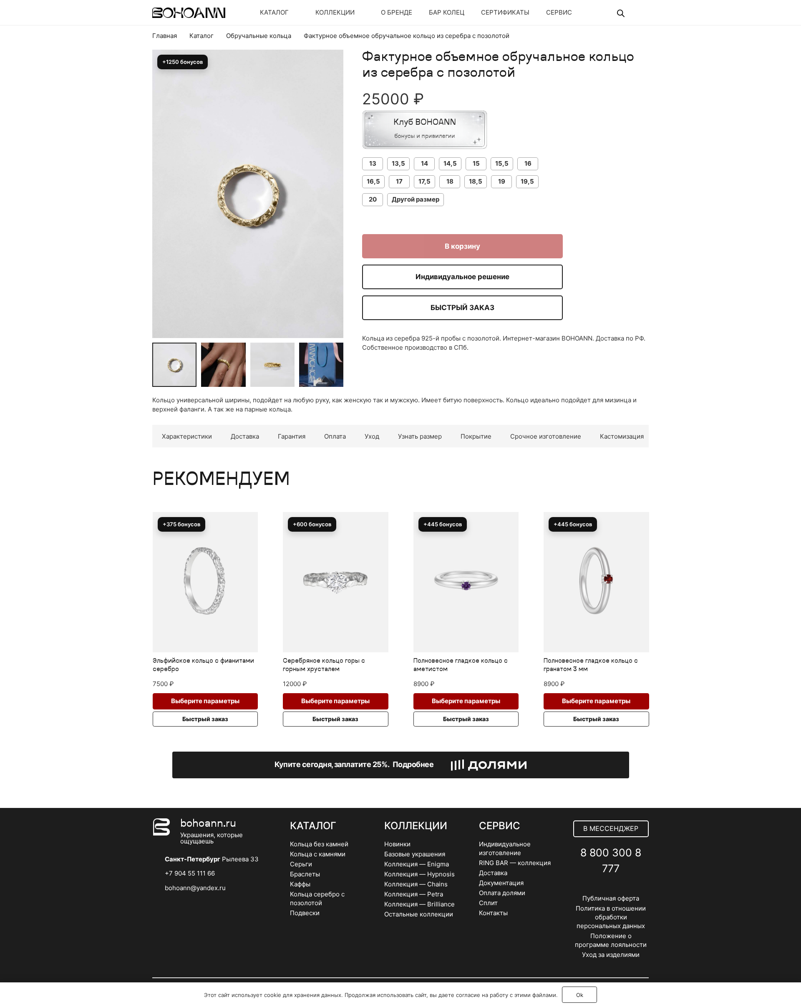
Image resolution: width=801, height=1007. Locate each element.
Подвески (305, 913)
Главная (164, 36)
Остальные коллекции (418, 914)
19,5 (527, 181)
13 (372, 163)
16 (527, 163)
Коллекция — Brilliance (419, 904)
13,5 (398, 163)
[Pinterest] (629, 888)
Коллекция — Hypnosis (419, 874)
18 (449, 181)
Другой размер (415, 199)
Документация (501, 883)
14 (424, 163)
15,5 (502, 163)
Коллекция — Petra (413, 894)
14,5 (450, 163)
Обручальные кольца (258, 36)
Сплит (488, 903)
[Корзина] (637, 12)
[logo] (188, 13)
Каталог (201, 36)
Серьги (301, 864)
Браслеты (305, 874)
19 (501, 181)
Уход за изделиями (611, 955)
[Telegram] (611, 888)
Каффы (300, 884)
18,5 (475, 181)
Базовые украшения (414, 854)
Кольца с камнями (317, 854)
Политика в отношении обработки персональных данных (611, 917)
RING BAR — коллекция (515, 863)
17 (399, 181)
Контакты (493, 913)
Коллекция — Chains (416, 884)
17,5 (424, 181)
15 (476, 163)
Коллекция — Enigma (416, 864)
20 (373, 199)
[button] (330, 78)
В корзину (462, 246)
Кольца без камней (319, 844)
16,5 (373, 181)
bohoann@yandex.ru (195, 888)
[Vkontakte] (593, 888)
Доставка (493, 873)
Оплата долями (502, 893)
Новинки (397, 844)
